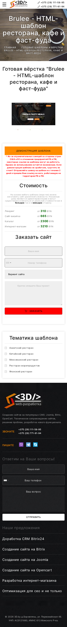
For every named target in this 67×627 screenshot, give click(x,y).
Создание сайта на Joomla (25, 560)
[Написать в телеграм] (28, 444)
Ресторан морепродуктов (24, 365)
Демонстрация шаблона (33, 150)
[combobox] (8, 262)
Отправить (33, 517)
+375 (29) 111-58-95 (52, 2)
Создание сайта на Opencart (27, 570)
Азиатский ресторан (21, 347)
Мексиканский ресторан (23, 359)
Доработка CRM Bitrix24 (23, 539)
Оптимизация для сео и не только (32, 591)
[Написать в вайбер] (21, 444)
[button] (4, 4)
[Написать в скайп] (35, 444)
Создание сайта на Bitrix (23, 549)
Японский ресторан (20, 371)
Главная (10, 47)
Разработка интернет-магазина (29, 580)
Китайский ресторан (21, 353)
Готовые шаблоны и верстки (42, 47)
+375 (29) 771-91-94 (52, 6)
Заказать (34, 311)
